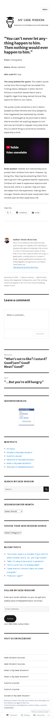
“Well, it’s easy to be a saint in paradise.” (25, 561)
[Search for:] (24, 489)
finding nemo (27, 280)
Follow (10, 618)
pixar (35, 280)
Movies (31, 277)
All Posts (11, 449)
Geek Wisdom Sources (14, 657)
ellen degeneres (15, 280)
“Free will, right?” (15, 576)
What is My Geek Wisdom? (19, 463)
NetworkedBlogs (24, 409)
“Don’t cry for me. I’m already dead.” (23, 565)
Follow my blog (26, 421)
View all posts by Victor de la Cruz (25, 267)
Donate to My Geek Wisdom (19, 452)
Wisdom (26, 417)
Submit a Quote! (14, 456)
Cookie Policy (9, 707)
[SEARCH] (46, 489)
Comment (40, 334)
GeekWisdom (23, 413)
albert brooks (41, 277)
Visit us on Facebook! (17, 638)
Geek (21, 417)
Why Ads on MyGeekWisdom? (20, 467)
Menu (45, 9)
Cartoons (24, 277)
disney (6, 280)
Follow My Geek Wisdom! (19, 590)
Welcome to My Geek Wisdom (20, 459)
